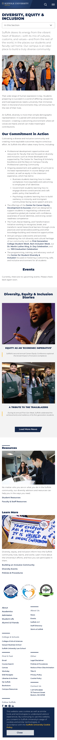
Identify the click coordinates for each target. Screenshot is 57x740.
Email (4, 660)
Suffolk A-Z (35, 622)
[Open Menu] (53, 4)
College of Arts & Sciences (12, 641)
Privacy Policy (36, 675)
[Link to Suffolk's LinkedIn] (13, 706)
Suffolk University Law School (14, 648)
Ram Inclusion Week (40, 244)
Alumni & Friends (10, 622)
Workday (5, 671)
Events (33, 618)
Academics (7, 611)
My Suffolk (6, 682)
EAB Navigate (7, 675)
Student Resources (11, 497)
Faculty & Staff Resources (14, 501)
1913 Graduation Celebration (24, 249)
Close (20, 732)
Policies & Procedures (12, 573)
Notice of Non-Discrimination (42, 668)
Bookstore (6, 686)
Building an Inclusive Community (18, 565)
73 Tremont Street (37, 692)
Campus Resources (9, 689)
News (32, 615)
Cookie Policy (35, 678)
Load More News (28, 429)
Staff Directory (36, 626)
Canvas (5, 668)
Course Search (8, 664)
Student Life (8, 619)
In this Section (11, 25)
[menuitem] (45, 5)
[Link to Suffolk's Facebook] (2, 706)
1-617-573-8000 (36, 690)
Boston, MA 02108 (37, 695)
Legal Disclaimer (37, 660)
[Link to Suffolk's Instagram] (9, 706)
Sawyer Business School (11, 645)
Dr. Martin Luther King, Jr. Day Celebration (27, 246)
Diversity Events (9, 569)
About (5, 608)
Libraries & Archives (9, 678)
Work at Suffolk (36, 629)
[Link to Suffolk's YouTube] (6, 706)
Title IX (33, 671)
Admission (7, 615)
